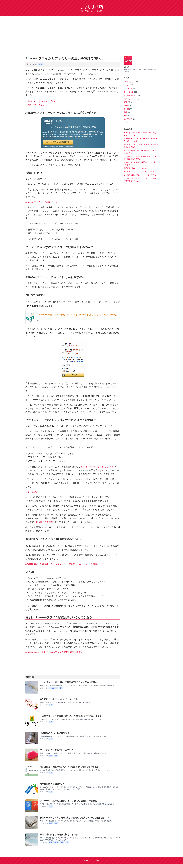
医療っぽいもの (53, 842)
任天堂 (39, 522)
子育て (126, 102)
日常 (40, 64)
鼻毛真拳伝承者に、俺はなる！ (135, 168)
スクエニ (48, 522)
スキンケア (128, 88)
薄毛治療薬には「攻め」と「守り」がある (140, 175)
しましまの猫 (91, 6)
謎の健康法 (128, 119)
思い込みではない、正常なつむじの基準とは (141, 171)
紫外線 (126, 105)
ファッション (53, 688)
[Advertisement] (91, 34)
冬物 (126, 115)
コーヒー (127, 85)
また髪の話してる (131, 95)
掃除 (50, 756)
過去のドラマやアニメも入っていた (97, 466)
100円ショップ (129, 82)
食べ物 (126, 109)
